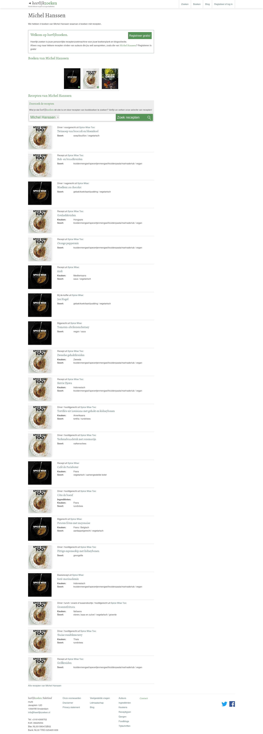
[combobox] (72, 116)
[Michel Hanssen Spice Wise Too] (91, 89)
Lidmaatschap (97, 702)
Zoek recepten (128, 117)
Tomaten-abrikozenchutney (73, 327)
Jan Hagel (62, 299)
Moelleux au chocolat (69, 187)
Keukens (123, 707)
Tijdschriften (124, 725)
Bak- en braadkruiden (69, 159)
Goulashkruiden (66, 215)
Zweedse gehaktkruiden (70, 355)
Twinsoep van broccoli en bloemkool (77, 131)
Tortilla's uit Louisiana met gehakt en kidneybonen (86, 411)
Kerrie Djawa (64, 383)
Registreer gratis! (140, 35)
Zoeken (185, 4)
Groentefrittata (66, 607)
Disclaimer (68, 702)
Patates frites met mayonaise (73, 523)
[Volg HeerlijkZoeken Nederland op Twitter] (224, 704)
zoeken (44, 3)
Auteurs (122, 698)
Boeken (197, 4)
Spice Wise (82, 183)
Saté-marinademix (68, 579)
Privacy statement (71, 707)
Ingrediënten (125, 702)
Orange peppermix (68, 243)
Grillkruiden (64, 663)
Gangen (122, 716)
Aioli (60, 271)
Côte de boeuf (65, 495)
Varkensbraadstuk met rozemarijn (76, 439)
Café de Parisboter (67, 467)
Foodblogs (124, 721)
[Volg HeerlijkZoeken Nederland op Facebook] (232, 704)
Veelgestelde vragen (100, 698)
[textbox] (61, 117)
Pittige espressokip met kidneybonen (78, 551)
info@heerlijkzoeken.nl (39, 712)
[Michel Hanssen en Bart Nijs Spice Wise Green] (110, 89)
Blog (207, 4)
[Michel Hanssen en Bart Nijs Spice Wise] (72, 89)
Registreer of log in (223, 4)
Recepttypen (125, 711)
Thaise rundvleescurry (69, 635)
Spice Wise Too (87, 127)
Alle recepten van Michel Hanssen (44, 685)
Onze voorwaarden (72, 698)
